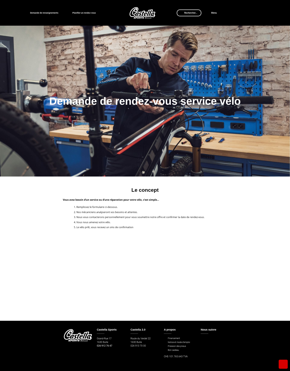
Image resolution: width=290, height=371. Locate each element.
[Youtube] (217, 340)
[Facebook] (204, 340)
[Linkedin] (223, 340)
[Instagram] (210, 340)
